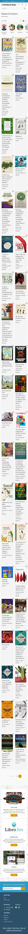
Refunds (6, 915)
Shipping (6, 917)
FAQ (5, 898)
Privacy (5, 919)
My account (7, 900)
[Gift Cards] (14, 798)
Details (14, 845)
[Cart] (22, 5)
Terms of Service (8, 921)
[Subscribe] (23, 888)
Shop (14, 815)
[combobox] (14, 8)
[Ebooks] (14, 857)
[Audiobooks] (14, 828)
